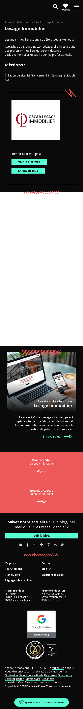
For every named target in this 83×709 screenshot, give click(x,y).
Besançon (48, 679)
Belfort (20, 679)
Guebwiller (11, 675)
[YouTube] (34, 545)
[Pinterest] (41, 545)
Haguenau (50, 675)
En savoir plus (28, 171)
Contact (47, 563)
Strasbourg (65, 675)
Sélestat (10, 679)
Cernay (63, 671)
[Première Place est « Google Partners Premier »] (41, 624)
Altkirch (38, 675)
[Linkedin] (20, 545)
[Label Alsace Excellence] (35, 650)
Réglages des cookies (19, 580)
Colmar (53, 671)
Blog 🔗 (46, 569)
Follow (65, 9)
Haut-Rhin (11, 671)
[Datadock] (51, 650)
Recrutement (13, 569)
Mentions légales (53, 574)
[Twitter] (55, 545)
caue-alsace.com (48, 682)
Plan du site (12, 574)
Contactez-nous (54, 702)
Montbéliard (33, 679)
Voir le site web (29, 162)
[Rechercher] (55, 7)
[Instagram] (48, 545)
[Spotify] (62, 545)
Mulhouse (58, 668)
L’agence (10, 563)
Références (24, 22)
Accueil (9, 22)
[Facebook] (27, 545)
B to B (37, 22)
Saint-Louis (26, 675)
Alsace (25, 671)
